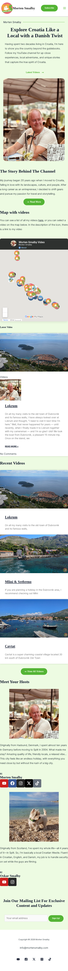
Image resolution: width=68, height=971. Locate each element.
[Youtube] (18, 959)
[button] (49, 8)
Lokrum (11, 406)
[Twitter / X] (34, 959)
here (40, 220)
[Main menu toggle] (64, 8)
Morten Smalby (24, 8)
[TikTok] (49, 959)
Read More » (11, 446)
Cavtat (10, 646)
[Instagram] (41, 959)
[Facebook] (26, 959)
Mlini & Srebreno (18, 582)
